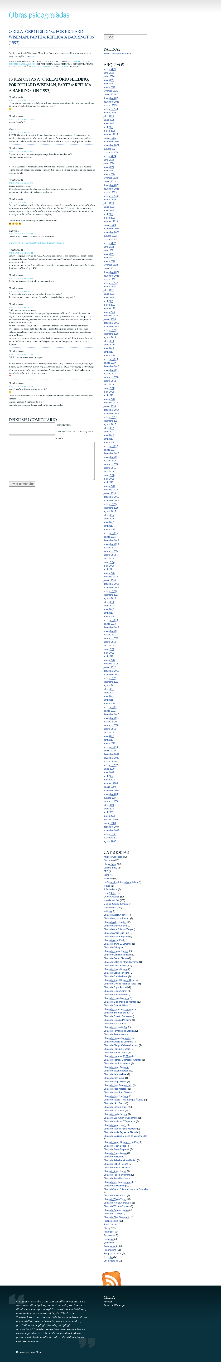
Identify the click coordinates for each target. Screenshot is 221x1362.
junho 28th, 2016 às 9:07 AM (21, 278)
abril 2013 (108, 613)
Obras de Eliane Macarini (116, 998)
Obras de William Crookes (117, 1206)
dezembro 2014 (111, 540)
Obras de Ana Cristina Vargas (118, 929)
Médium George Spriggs (116, 904)
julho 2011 (109, 689)
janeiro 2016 (110, 493)
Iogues (107, 886)
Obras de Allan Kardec (115, 922)
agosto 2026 (110, 69)
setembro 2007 (111, 837)
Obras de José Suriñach (116, 1096)
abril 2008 (108, 812)
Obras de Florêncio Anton (116, 1034)
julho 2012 (109, 645)
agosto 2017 (110, 424)
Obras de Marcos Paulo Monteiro (120, 1128)
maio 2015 (109, 522)
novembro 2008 (111, 794)
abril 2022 (108, 257)
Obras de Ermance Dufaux (117, 1012)
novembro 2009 (111, 758)
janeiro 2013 (110, 623)
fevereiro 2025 (111, 134)
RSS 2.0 (19, 66)
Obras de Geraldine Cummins (118, 1041)
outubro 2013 (110, 591)
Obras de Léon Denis (114, 1103)
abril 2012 (108, 656)
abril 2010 (108, 739)
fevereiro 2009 (111, 783)
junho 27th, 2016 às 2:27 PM (21, 151)
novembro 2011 (111, 674)
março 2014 (109, 573)
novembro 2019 (111, 326)
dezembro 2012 (111, 627)
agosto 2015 (110, 511)
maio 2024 (109, 167)
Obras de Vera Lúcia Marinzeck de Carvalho (126, 1189)
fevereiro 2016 (111, 489)
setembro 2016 (111, 464)
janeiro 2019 (110, 362)
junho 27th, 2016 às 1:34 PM (21, 132)
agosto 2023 (110, 199)
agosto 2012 (110, 642)
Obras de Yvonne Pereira (116, 1210)
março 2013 (109, 616)
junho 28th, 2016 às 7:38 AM (21, 234)
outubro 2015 (110, 504)
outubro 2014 (110, 547)
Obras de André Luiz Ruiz (116, 933)
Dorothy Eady (110, 867)
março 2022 (109, 261)
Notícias (108, 911)
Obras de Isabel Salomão (116, 1067)
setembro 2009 (111, 765)
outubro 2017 (110, 417)
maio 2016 (109, 478)
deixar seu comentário (44, 66)
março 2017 (109, 442)
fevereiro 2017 (111, 446)
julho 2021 (109, 290)
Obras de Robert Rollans (116, 1164)
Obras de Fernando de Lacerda (119, 1031)
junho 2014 (109, 562)
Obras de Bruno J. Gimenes (118, 944)
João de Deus (110, 889)
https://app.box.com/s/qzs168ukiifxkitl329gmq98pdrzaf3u (36, 242)
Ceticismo (13, 64)
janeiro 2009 (110, 787)
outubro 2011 (110, 678)
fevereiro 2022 (111, 265)
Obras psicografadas (39, 14)
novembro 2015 (111, 500)
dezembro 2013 (111, 584)
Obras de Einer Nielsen (115, 994)
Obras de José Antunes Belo (118, 1085)
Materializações (27, 64)
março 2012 (109, 660)
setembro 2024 (111, 152)
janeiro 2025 (110, 138)
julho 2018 (109, 384)
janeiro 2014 (110, 580)
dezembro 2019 (111, 323)
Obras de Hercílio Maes (115, 1052)
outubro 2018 (110, 373)
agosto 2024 (110, 156)
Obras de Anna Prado (114, 940)
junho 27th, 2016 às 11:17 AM (21, 119)
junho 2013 (109, 605)
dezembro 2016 (111, 453)
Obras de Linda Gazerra (115, 1114)
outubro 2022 (110, 236)
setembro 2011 (111, 681)
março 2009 (109, 779)
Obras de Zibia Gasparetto (117, 1217)
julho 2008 (109, 805)
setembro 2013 (111, 594)
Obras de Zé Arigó (113, 1213)
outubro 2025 (110, 105)
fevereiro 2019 (111, 359)
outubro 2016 (110, 460)
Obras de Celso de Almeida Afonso (121, 962)
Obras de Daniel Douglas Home (119, 980)
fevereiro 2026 (111, 91)
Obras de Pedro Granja (115, 1153)
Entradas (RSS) (111, 1278)
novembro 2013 (111, 587)
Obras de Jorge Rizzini (115, 1081)
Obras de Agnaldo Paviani (116, 918)
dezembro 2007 (111, 826)
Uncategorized (111, 1260)
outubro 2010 (110, 721)
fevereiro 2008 (111, 819)
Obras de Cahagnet (113, 947)
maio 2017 (109, 435)
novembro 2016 (111, 457)
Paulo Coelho (110, 1224)
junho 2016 (109, 475)
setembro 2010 (111, 725)
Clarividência (110, 864)
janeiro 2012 (110, 667)
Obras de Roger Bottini (115, 1171)
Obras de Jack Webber (115, 1074)
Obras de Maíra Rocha (115, 1125)
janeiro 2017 (110, 449)
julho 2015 (109, 515)
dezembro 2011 (111, 671)
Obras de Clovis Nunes (115, 969)
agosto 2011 (110, 685)
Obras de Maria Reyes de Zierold (120, 1132)
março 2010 (109, 743)
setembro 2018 (111, 377)
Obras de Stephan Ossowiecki (119, 1182)
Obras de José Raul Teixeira (118, 1092)
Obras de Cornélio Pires (115, 976)
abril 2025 (108, 127)
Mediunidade (110, 907)
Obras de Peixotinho (114, 1156)
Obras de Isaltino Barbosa (117, 1070)
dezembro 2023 (111, 185)
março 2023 (109, 217)
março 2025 (109, 130)
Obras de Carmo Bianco (116, 958)
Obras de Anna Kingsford (116, 936)
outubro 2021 (110, 279)
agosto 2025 (110, 112)
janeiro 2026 (110, 94)
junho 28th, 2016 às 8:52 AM (21, 253)
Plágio (107, 1228)
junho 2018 (109, 388)
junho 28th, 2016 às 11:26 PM (21, 386)
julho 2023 (109, 203)
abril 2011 (108, 700)
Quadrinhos (109, 1242)
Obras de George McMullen (117, 1038)
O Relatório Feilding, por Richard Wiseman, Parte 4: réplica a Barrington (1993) (51, 36)
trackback (64, 66)
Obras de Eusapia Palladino (117, 1020)
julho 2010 (109, 732)
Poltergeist (109, 1231)
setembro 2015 (111, 507)
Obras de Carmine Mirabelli (117, 954)
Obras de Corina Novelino (116, 973)
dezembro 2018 (111, 366)
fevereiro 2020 (111, 315)
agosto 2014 (110, 555)
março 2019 (109, 355)
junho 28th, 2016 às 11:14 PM (21, 354)
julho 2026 (109, 72)
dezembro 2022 (111, 228)
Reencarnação (111, 1246)
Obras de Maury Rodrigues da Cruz (121, 1142)
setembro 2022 (111, 239)
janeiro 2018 (110, 406)
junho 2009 (109, 768)
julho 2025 (109, 116)
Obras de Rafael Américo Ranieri (120, 1160)
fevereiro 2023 (111, 221)
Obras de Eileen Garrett (115, 991)
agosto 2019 (110, 337)
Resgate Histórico (112, 1253)
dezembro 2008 (111, 790)
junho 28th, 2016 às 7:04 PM (21, 307)
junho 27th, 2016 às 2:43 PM (21, 183)
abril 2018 (108, 395)
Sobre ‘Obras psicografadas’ (118, 53)
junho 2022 (109, 250)
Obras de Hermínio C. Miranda (119, 1056)
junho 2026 (109, 76)
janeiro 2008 (110, 823)
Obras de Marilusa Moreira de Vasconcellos (125, 1136)
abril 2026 (108, 83)
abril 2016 (108, 482)
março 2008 (109, 816)
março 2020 (109, 312)
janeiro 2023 (110, 225)
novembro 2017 (111, 413)
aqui (67, 53)
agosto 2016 (110, 468)
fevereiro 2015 (111, 533)
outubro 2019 (110, 330)
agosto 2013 (110, 598)
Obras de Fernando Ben (115, 1027)
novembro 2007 (111, 830)
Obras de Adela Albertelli (116, 915)
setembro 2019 (111, 333)
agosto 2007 (110, 841)
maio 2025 (109, 123)
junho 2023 (109, 207)
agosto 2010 (110, 729)
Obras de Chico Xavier (115, 965)
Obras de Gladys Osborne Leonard (121, 1045)
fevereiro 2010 (111, 747)
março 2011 (109, 703)
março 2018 (109, 399)
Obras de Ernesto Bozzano (117, 1016)
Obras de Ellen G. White (116, 1005)
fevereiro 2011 (111, 707)
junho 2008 (109, 808)
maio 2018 (109, 391)
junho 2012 (109, 649)
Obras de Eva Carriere (115, 1023)
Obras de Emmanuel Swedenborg (120, 1009)
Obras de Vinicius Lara (115, 1195)
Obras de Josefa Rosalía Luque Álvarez (123, 1099)
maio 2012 (109, 652)
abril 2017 (108, 439)
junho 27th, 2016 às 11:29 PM (21, 202)
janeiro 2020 (110, 319)
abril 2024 (108, 170)
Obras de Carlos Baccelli (116, 951)
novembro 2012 (111, 631)
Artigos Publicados (79, 61)
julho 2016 (109, 471)
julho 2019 (109, 341)
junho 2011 (109, 692)
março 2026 (109, 87)
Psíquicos (109, 1239)
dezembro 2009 (111, 754)
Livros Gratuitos (111, 896)
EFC (106, 871)
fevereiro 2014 (111, 576)
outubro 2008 (110, 797)
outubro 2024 (110, 149)
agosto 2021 (110, 286)
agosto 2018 (110, 381)
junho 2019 (109, 344)
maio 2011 (109, 696)
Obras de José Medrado (116, 1089)
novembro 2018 (111, 370)
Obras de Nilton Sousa (115, 1145)
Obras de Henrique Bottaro (117, 1049)
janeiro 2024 (110, 181)
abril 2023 (108, 214)
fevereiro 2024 (111, 178)
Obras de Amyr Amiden (115, 925)
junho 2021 (109, 294)
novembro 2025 (111, 101)
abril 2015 (108, 526)
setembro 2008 (111, 801)
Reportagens (110, 1250)
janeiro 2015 (110, 536)
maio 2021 (109, 297)
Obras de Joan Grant (114, 1078)
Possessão (109, 1235)
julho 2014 (109, 558)
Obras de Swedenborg (115, 1185)
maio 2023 (109, 210)
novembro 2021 (111, 275)
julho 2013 (109, 602)
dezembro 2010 (111, 714)
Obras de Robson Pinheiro (117, 1167)
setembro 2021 (111, 283)
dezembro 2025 (111, 98)
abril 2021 (108, 301)
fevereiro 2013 (111, 620)
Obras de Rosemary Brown (117, 1174)
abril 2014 (108, 569)
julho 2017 (109, 428)
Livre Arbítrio (110, 893)
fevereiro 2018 (111, 402)
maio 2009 (109, 772)
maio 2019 (109, 348)
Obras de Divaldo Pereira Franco (120, 983)
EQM (106, 875)
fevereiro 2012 (111, 663)
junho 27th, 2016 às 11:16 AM (21, 100)
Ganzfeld (108, 878)
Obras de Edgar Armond (116, 987)
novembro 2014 (111, 544)
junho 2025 (109, 120)
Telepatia (108, 1257)
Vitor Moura (36, 1352)
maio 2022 (109, 254)
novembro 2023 (111, 188)
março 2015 (109, 529)
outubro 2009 (110, 761)
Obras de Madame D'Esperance (119, 1121)
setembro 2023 (111, 196)
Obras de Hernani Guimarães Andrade (122, 1060)
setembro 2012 (111, 638)
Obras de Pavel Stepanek (116, 1149)
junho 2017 (109, 431)
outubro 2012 (110, 634)
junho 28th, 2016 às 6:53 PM (21, 291)
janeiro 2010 (110, 750)
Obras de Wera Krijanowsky (117, 1202)
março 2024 (109, 174)
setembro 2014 (111, 551)
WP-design (119, 1305)
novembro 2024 (111, 145)
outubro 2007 (110, 834)
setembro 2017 (111, 420)
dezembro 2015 (111, 497)
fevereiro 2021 (111, 308)
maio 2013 (109, 609)
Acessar (108, 1301)
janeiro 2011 (110, 710)
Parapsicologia (111, 1221)
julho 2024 (109, 159)
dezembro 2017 (111, 410)
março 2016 (109, 486)
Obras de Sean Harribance (117, 1178)
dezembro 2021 (111, 272)
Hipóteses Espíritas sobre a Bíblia (121, 882)
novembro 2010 (111, 718)
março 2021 (109, 304)
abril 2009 (108, 776)
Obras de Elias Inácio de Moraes (120, 1002)
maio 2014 (109, 565)
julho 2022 (109, 246)
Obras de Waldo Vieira (115, 1199)
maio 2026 (109, 80)
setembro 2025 (111, 109)
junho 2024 (109, 163)
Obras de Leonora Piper (115, 1107)
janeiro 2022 (110, 268)
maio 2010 (109, 736)
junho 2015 (109, 518)
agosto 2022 (110, 243)
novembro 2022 (111, 232)
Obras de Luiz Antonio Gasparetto (120, 1118)
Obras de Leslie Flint (114, 1110)
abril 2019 (108, 352)
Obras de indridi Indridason (117, 1063)
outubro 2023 (110, 192)
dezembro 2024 (111, 141)
